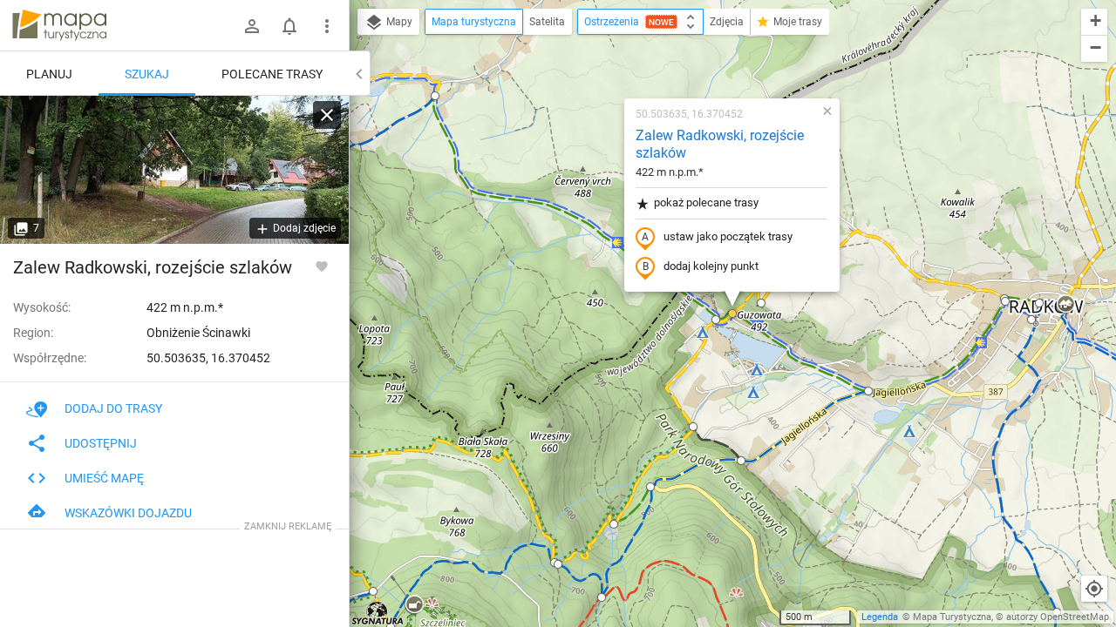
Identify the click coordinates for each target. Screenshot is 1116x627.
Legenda (879, 617)
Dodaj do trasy (113, 408)
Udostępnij (101, 443)
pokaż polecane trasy (706, 202)
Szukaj (147, 74)
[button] (435, 95)
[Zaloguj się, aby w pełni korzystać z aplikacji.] (322, 266)
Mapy (398, 22)
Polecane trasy (272, 74)
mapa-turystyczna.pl (59, 25)
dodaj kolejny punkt (711, 266)
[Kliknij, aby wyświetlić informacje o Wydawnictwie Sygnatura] (378, 613)
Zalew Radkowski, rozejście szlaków (720, 144)
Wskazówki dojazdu (128, 513)
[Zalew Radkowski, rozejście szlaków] (174, 170)
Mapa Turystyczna (952, 617)
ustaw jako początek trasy (728, 236)
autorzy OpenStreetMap (1057, 617)
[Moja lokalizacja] (1094, 589)
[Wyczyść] (327, 115)
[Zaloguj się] (252, 26)
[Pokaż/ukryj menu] (327, 26)
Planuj (49, 74)
